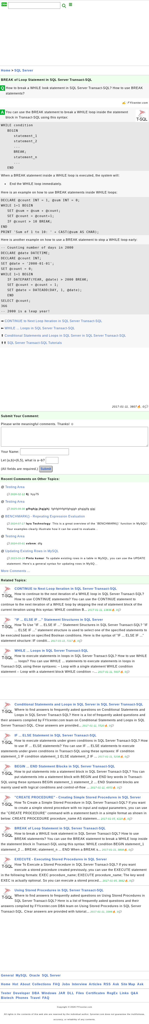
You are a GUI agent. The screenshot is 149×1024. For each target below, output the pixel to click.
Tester (6, 993)
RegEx (112, 993)
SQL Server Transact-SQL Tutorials (34, 342)
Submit (46, 469)
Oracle (34, 975)
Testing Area (15, 487)
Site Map (128, 984)
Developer (21, 993)
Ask (116, 984)
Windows (49, 993)
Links (124, 993)
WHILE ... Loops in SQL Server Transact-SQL (40, 328)
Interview (79, 984)
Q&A (134, 993)
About (25, 984)
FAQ (56, 984)
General (7, 975)
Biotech (7, 997)
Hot (15, 984)
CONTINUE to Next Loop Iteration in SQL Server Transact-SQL (53, 321)
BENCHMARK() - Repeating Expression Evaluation (45, 516)
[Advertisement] (74, 38)
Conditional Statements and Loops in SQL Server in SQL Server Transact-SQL (65, 335)
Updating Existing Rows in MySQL (32, 551)
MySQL (21, 975)
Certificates (95, 993)
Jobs (66, 984)
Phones (22, 997)
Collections (41, 984)
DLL (70, 993)
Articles (95, 984)
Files (80, 993)
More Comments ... (15, 571)
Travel (35, 997)
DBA (36, 993)
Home (5, 70)
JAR (61, 993)
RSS (107, 984)
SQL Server (23, 70)
